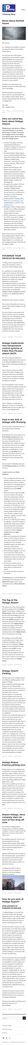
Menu (23, 9)
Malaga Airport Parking (10, 672)
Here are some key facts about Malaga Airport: (12, 121)
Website (4, 1033)
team (3, 111)
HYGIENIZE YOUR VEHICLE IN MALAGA (13, 257)
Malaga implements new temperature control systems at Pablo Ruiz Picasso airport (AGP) (13, 348)
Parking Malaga (16, 111)
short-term (10, 200)
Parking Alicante (7, 1029)
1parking (4, 336)
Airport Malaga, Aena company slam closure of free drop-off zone (13, 818)
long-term (20, 200)
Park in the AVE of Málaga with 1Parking (14, 420)
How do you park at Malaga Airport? (12, 900)
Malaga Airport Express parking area (13, 763)
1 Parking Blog (8, 14)
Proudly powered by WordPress (17, 1042)
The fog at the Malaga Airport (10, 601)
